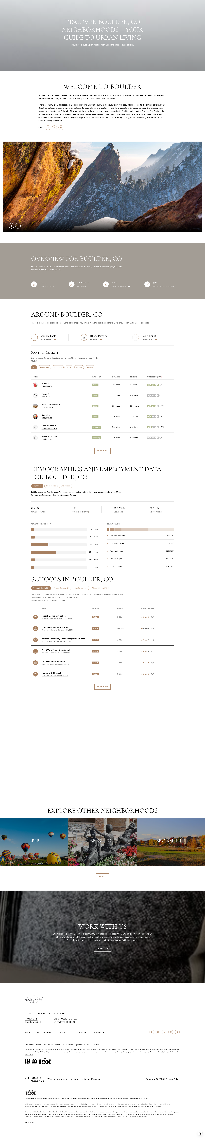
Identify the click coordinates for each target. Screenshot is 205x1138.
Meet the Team (44, 1033)
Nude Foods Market (50, 404)
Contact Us (98, 1033)
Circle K (45, 415)
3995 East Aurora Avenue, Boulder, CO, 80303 (57, 641)
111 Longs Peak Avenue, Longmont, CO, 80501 (57, 630)
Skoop (44, 383)
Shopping (59, 367)
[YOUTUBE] (170, 1032)
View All (102, 876)
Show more (102, 451)
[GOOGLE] (177, 1032)
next (18, 226)
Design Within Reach (50, 436)
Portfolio (62, 1033)
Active (70, 367)
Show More (102, 687)
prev (11, 226)
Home (27, 1033)
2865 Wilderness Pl (49, 429)
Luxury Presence (92, 1079)
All (35, 367)
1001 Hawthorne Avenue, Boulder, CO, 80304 (57, 618)
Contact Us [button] (102, 948)
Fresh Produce (48, 426)
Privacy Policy (173, 1079)
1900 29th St (47, 439)
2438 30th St (47, 386)
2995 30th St (47, 418)
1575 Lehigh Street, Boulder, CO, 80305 (55, 664)
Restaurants (45, 367)
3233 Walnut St (47, 407)
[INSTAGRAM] (158, 1032)
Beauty (80, 367)
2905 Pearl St (47, 397)
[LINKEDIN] (164, 1032)
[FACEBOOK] (151, 1032)
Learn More (29, 1054)
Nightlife (91, 367)
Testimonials (80, 1033)
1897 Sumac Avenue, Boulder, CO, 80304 (56, 653)
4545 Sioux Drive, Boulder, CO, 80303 (55, 676)
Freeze (44, 394)
